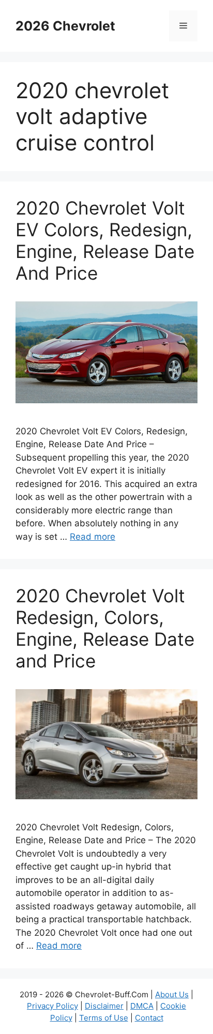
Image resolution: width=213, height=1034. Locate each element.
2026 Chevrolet (65, 26)
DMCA (142, 1006)
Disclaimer (104, 1006)
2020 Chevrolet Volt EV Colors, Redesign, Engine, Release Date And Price (105, 240)
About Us (172, 994)
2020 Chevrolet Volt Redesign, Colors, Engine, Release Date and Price (105, 628)
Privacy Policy (52, 1006)
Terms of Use (103, 1018)
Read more (92, 536)
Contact (149, 1018)
